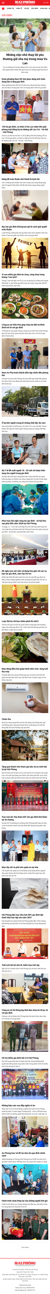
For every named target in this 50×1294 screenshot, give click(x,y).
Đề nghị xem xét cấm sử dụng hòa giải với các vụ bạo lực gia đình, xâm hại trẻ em (24, 572)
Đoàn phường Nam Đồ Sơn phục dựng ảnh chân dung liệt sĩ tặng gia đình (23, 80)
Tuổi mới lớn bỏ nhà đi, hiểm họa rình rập (20, 965)
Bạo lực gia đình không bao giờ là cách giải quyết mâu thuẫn (24, 228)
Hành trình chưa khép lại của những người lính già (25, 1200)
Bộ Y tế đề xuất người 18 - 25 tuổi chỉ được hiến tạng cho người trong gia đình (23, 471)
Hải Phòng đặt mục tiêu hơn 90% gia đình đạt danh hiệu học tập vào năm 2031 (22, 916)
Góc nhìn (34, 8)
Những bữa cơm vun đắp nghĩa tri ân (18, 1105)
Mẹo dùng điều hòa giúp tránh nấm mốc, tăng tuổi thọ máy (25, 670)
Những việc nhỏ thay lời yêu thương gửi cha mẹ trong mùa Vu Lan (25, 59)
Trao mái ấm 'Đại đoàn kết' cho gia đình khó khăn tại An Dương (24, 818)
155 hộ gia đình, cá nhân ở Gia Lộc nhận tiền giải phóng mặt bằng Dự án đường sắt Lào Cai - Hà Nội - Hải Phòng (25, 129)
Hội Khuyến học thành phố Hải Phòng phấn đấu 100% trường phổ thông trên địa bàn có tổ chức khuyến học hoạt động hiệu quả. (24, 923)
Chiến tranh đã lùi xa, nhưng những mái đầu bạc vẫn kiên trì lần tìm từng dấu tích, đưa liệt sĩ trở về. (24, 1205)
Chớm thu (6, 719)
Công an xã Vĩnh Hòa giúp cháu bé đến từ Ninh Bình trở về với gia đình (23, 326)
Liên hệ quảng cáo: (21, 1290)
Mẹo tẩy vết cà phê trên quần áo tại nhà (20, 867)
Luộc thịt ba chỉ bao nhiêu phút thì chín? (20, 621)
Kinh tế (19, 8)
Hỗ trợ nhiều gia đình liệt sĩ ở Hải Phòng (20, 1058)
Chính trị (10, 8)
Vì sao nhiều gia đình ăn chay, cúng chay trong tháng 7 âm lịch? (23, 275)
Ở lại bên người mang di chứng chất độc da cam (24, 423)
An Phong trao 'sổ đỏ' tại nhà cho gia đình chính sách (23, 1154)
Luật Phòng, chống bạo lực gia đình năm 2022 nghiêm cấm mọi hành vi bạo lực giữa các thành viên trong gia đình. (25, 234)
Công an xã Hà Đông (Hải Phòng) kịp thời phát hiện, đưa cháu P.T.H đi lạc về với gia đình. (24, 1017)
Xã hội (26, 8)
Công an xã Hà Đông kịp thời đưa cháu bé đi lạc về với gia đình (25, 1011)
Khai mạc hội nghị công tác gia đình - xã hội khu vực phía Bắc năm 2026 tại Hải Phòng (24, 522)
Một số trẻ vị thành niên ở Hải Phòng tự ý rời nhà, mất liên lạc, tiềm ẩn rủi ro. (24, 969)
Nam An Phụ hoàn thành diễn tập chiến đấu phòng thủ (25, 374)
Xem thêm (25, 1247)
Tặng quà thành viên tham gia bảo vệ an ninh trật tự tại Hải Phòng (24, 768)
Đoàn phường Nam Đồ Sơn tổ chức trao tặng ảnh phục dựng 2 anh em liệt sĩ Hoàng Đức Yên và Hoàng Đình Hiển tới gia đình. (24, 86)
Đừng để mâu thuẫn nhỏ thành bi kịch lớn (21, 179)
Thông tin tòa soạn (25, 1285)
